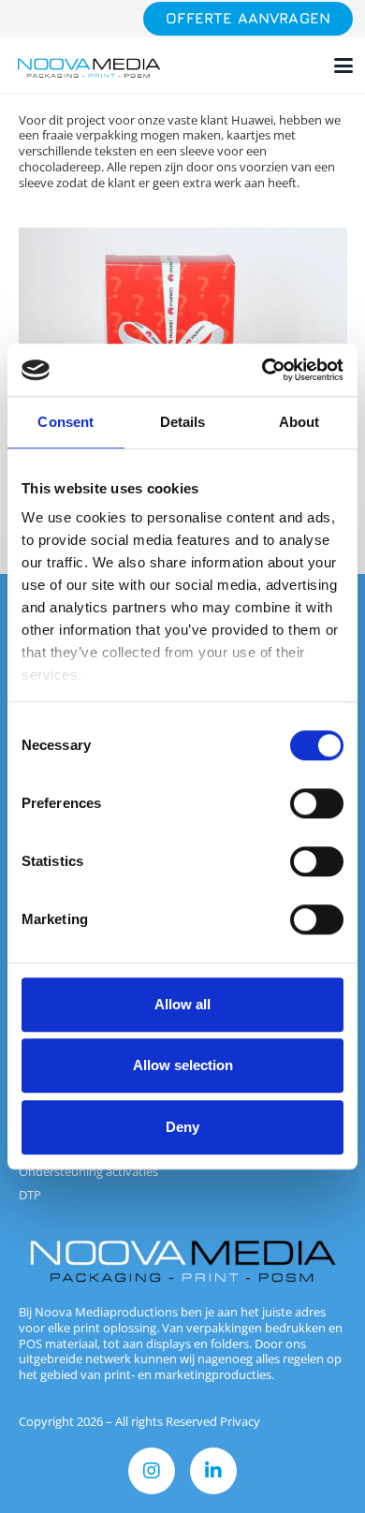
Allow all (182, 1004)
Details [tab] (183, 422)
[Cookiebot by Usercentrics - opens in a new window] (262, 370)
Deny (182, 1127)
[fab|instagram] (151, 1470)
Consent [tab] (65, 422)
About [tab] (299, 422)
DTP (30, 1194)
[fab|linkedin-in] (213, 1470)
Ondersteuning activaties (88, 1171)
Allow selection (183, 1065)
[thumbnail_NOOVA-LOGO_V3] (89, 66)
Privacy (240, 1421)
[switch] (316, 803)
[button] (344, 65)
